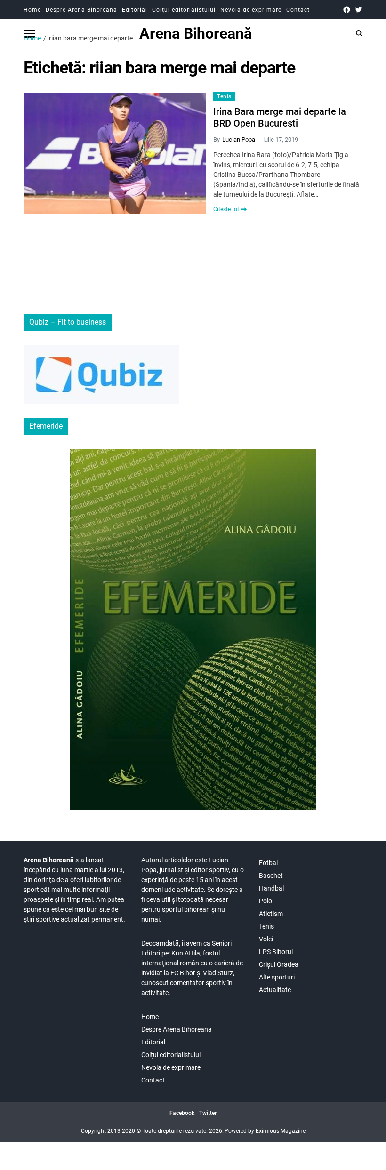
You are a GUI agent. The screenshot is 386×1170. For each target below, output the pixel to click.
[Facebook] (347, 10)
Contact (298, 10)
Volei (266, 939)
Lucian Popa (238, 139)
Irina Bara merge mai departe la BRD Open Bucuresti (279, 117)
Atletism (271, 913)
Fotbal (268, 863)
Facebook (181, 1113)
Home (32, 10)
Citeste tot (226, 209)
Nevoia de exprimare (250, 10)
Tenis (224, 96)
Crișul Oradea (278, 964)
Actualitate (275, 990)
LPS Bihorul (276, 951)
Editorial (134, 10)
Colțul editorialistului (184, 10)
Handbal (271, 888)
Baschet (271, 875)
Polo (265, 901)
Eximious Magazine (281, 1131)
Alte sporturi (277, 977)
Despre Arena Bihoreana (81, 10)
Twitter (208, 1113)
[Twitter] (358, 10)
